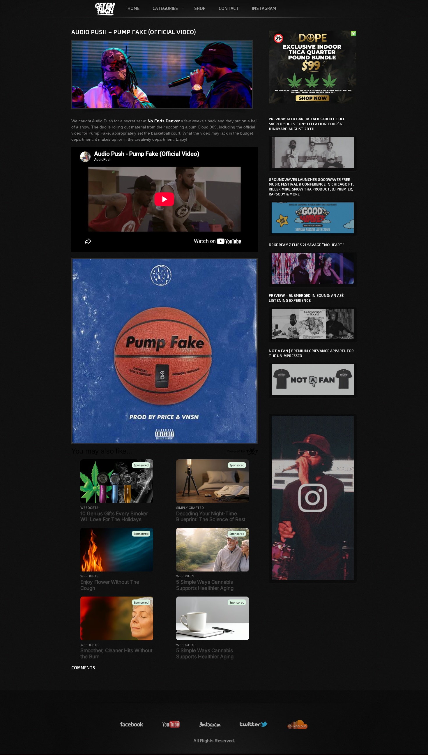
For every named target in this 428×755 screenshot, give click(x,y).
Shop (200, 8)
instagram (210, 724)
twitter (254, 724)
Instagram (264, 8)
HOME (133, 8)
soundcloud (297, 724)
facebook (132, 724)
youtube (171, 724)
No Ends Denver (164, 121)
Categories (162, 9)
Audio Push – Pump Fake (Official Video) (133, 32)
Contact (229, 8)
